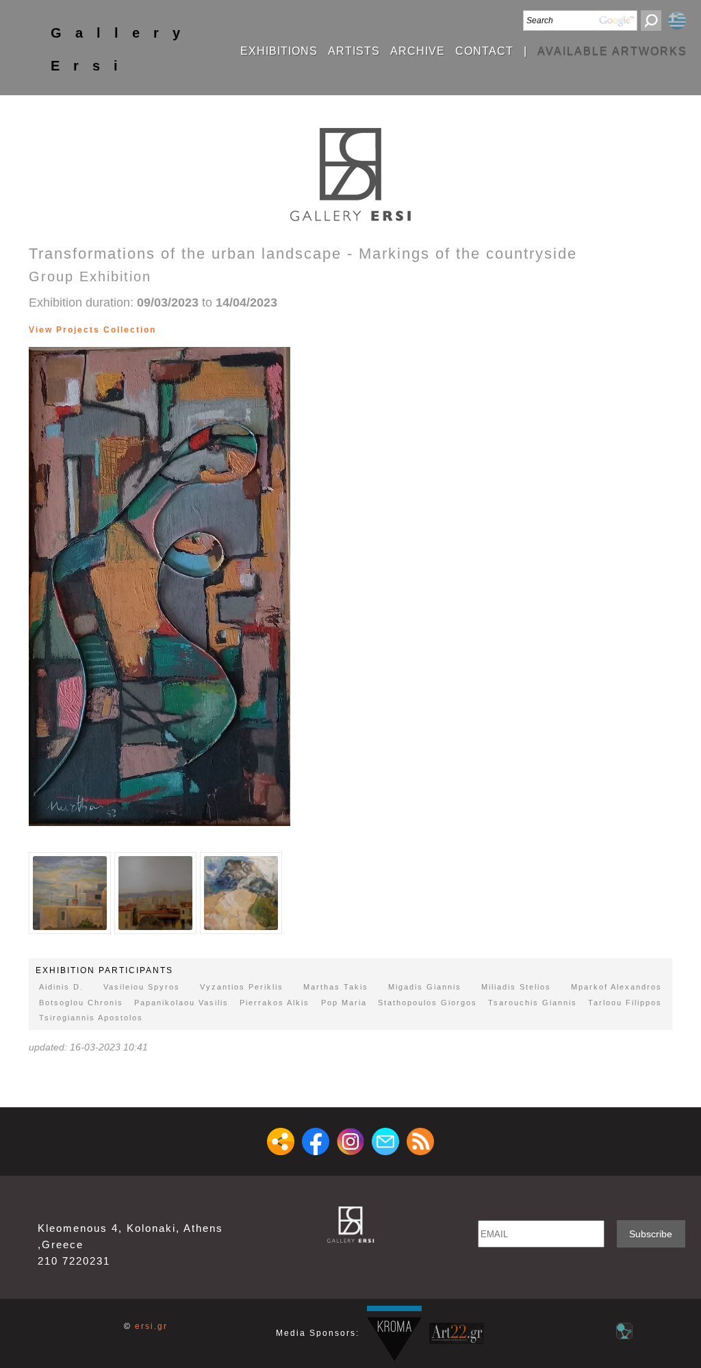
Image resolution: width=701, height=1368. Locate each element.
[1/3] (70, 893)
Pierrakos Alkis (274, 1002)
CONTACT (484, 51)
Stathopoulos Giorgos (427, 1002)
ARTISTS (354, 51)
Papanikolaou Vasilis (181, 1002)
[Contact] (385, 1141)
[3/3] (168, 330)
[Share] (280, 1141)
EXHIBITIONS (279, 51)
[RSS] (420, 1141)
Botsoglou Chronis (81, 1002)
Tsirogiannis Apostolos (91, 1018)
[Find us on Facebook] (315, 1141)
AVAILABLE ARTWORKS (612, 51)
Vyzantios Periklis (241, 987)
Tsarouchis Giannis (532, 1002)
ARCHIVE (417, 51)
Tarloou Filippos (625, 1002)
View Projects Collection (92, 330)
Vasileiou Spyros (141, 987)
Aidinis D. (61, 987)
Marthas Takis (335, 987)
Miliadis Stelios (516, 987)
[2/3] (161, 330)
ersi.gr (151, 1326)
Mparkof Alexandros (616, 987)
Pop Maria (344, 1002)
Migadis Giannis (424, 987)
